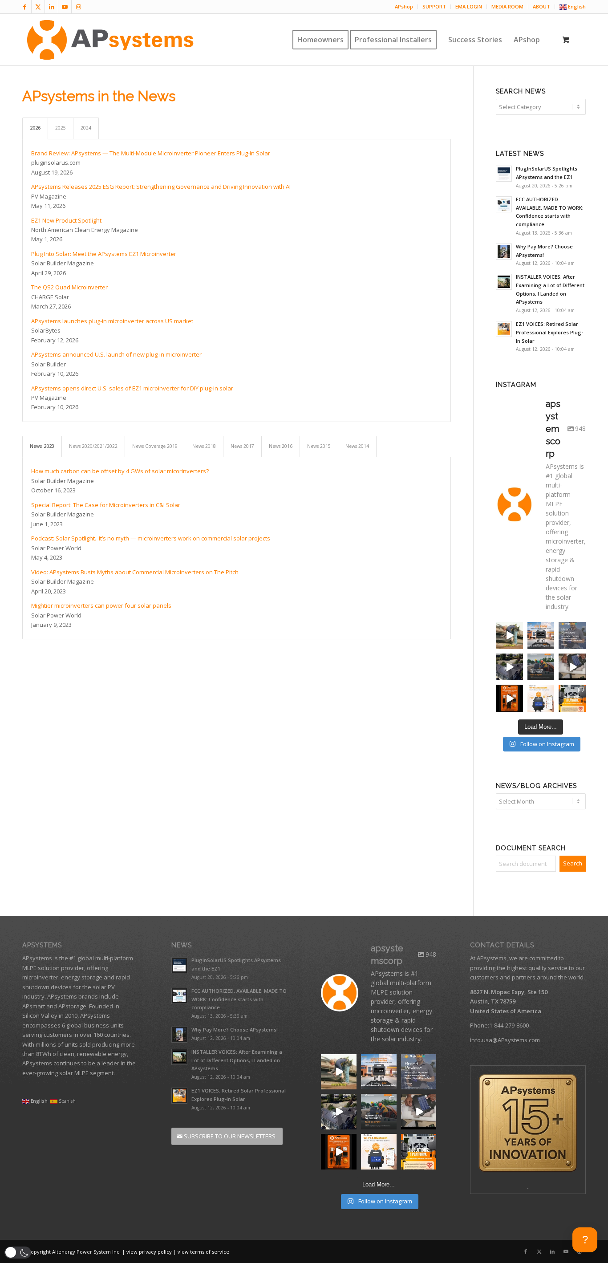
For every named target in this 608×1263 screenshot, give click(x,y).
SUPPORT (434, 6)
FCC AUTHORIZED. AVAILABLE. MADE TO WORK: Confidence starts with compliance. (239, 999)
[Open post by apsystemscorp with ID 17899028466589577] (379, 1072)
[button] (17, 1253)
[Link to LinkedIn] (51, 6)
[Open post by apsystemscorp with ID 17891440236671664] (339, 1072)
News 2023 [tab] (42, 446)
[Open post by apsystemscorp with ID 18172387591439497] (339, 1111)
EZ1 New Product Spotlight (66, 220)
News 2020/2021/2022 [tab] (93, 446)
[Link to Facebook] (24, 6)
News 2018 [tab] (204, 446)
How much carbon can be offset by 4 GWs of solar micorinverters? (120, 471)
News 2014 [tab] (357, 446)
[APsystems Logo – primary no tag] (110, 39)
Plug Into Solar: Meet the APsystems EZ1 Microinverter (103, 254)
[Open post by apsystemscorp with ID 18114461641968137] (419, 1152)
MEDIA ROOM (507, 6)
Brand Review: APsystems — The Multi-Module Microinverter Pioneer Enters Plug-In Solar (150, 153)
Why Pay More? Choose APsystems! (234, 1029)
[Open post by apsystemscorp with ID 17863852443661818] (419, 1072)
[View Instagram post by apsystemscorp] (517, 643)
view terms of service (203, 1251)
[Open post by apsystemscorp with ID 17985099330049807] (379, 1111)
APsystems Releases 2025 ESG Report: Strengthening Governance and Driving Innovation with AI (161, 187)
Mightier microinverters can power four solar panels (101, 605)
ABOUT (541, 6)
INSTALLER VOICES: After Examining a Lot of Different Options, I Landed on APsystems (236, 1060)
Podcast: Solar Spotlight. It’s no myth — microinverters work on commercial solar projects (150, 538)
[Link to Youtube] (64, 6)
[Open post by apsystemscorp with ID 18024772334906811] (379, 1152)
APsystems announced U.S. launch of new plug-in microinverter (116, 354)
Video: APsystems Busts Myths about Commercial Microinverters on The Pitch (135, 572)
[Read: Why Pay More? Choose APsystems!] (504, 252)
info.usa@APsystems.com (505, 1040)
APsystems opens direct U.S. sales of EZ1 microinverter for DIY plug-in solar (132, 388)
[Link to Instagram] (78, 6)
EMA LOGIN (468, 6)
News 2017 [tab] (242, 446)
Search (572, 863)
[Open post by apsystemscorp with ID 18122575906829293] (419, 1111)
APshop (404, 6)
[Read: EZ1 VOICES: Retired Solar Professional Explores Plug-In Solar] (504, 329)
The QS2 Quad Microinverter (69, 287)
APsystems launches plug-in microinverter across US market (112, 321)
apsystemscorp (509, 631)
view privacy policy (149, 1251)
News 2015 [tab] (319, 446)
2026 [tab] (35, 128)
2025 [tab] (60, 128)
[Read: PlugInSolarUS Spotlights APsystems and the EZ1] (504, 174)
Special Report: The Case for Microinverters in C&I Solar (105, 505)
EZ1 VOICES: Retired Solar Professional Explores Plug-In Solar (549, 332)
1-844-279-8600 (509, 1025)
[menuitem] (404, 6)
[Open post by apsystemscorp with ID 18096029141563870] (339, 1152)
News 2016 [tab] (280, 446)
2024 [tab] (86, 128)
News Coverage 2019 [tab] (155, 446)
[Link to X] (38, 6)
